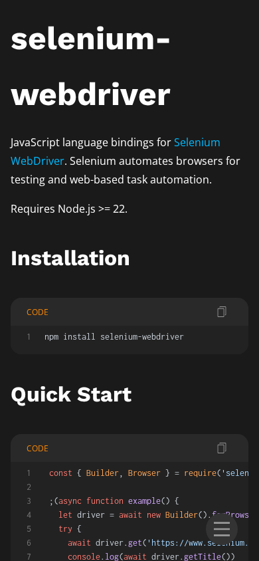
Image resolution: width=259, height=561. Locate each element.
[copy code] (221, 311)
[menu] (222, 529)
